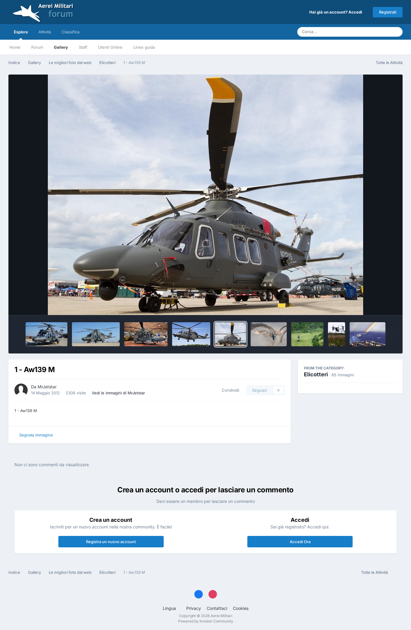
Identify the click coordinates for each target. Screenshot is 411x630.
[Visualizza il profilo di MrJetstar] (21, 390)
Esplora (21, 31)
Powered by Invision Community (205, 621)
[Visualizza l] (46, 334)
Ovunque (374, 31)
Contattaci (217, 608)
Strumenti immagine (370, 304)
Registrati (387, 12)
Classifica (70, 31)
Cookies (241, 608)
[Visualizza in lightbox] (205, 195)
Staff (83, 47)
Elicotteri (316, 374)
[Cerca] (396, 32)
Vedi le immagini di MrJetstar (118, 392)
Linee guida (144, 47)
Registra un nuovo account (111, 541)
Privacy (193, 608)
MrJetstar (47, 386)
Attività (45, 31)
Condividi (229, 390)
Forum (37, 47)
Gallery (61, 47)
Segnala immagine (36, 435)
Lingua (170, 608)
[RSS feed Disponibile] (397, 572)
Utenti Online (110, 47)
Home (14, 47)
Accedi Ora (300, 541)
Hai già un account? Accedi (336, 12)
